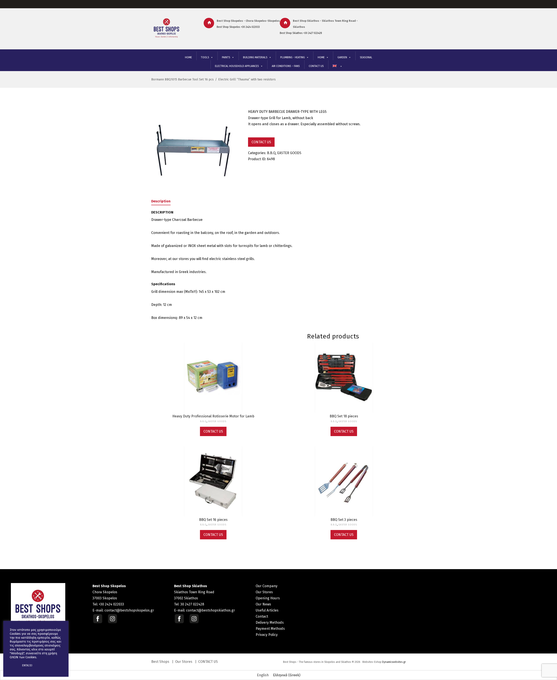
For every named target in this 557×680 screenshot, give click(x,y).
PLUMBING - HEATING (292, 57)
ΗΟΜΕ (321, 57)
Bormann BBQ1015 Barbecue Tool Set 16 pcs (182, 79)
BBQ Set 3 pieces (344, 520)
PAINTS (226, 57)
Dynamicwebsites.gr (394, 661)
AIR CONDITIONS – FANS (286, 66)
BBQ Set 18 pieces (344, 416)
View (213, 372)
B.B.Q (271, 153)
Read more (213, 381)
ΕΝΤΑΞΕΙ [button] (27, 665)
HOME (188, 57)
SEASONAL (366, 57)
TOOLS (205, 57)
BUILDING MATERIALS (255, 57)
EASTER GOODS (289, 153)
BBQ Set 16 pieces (213, 520)
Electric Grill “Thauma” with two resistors (247, 79)
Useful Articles (267, 610)
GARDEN (342, 57)
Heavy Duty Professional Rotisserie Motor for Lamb (213, 416)
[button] (13, 665)
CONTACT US (316, 66)
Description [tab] (161, 201)
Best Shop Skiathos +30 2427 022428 (301, 33)
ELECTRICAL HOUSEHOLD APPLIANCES (237, 66)
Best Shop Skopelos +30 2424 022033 (238, 26)
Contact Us (261, 142)
